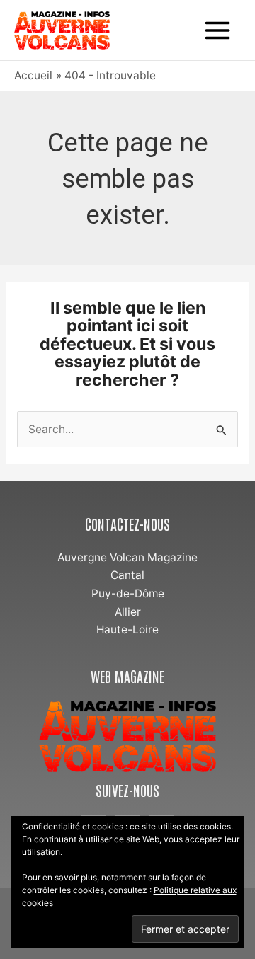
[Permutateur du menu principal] (218, 30)
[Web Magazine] (127, 736)
